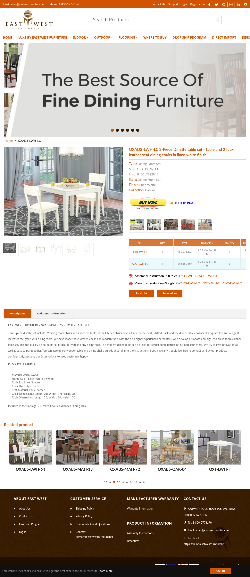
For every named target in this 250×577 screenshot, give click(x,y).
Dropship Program (30, 524)
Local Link (141, 293)
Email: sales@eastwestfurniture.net (24, 4)
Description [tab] (17, 313)
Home (8, 140)
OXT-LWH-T (188, 276)
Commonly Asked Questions (93, 524)
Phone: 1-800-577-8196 (64, 4)
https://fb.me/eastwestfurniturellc (204, 544)
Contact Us (158, 4)
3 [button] (122, 130)
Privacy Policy (84, 516)
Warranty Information (140, 508)
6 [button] (137, 130)
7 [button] (131, 482)
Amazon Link (169, 293)
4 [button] (127, 130)
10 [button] (144, 482)
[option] (125, 90)
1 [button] (112, 130)
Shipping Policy (85, 508)
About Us (24, 508)
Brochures (133, 540)
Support (173, 4)
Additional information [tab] (51, 313)
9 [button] (140, 482)
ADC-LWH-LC (208, 276)
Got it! (220, 570)
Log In (22, 532)
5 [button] (132, 130)
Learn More (105, 571)
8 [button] (136, 482)
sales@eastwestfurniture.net (212, 530)
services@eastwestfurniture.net (94, 536)
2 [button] (117, 130)
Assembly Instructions (140, 533)
